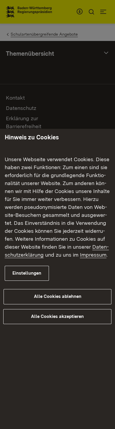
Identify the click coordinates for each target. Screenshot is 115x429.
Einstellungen (26, 273)
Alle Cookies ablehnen (57, 296)
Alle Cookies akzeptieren (57, 316)
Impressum (93, 255)
